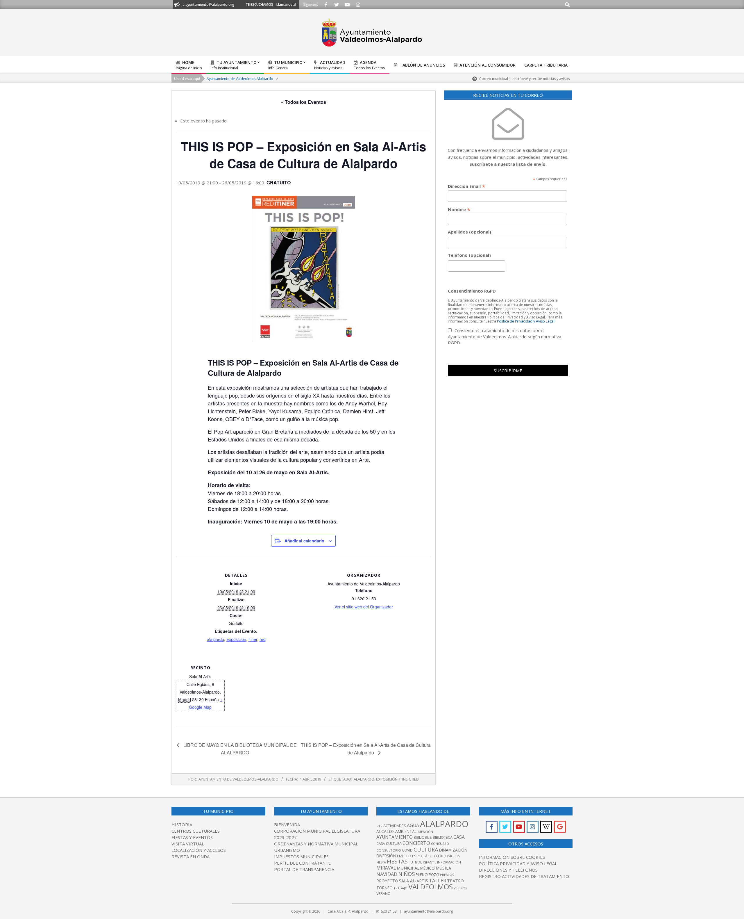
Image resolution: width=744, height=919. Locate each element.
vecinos (460, 888)
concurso (440, 843)
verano (383, 893)
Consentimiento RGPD (472, 291)
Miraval (386, 868)
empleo (404, 856)
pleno (422, 874)
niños (406, 873)
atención (425, 831)
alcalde (385, 831)
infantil (429, 862)
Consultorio (388, 850)
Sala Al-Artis (413, 881)
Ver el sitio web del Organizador (364, 607)
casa (459, 837)
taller (437, 880)
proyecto (387, 881)
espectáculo (424, 856)
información (449, 862)
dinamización (453, 850)
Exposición (236, 639)
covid (407, 850)
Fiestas (397, 861)
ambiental (406, 831)
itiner (252, 639)
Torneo (384, 887)
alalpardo (215, 639)
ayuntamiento (394, 837)
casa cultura (389, 843)
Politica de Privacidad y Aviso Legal (526, 321)
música (443, 868)
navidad (386, 874)
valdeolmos (430, 886)
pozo (434, 874)
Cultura (426, 849)
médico (427, 868)
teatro (455, 881)
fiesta (381, 862)
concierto (416, 843)
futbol (415, 862)
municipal (408, 868)
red (263, 639)
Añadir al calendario (304, 541)
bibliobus (423, 837)
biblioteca (443, 837)
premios (447, 874)
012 (379, 826)
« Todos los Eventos (303, 102)
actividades (394, 825)
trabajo (400, 888)
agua (413, 825)
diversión (386, 856)
